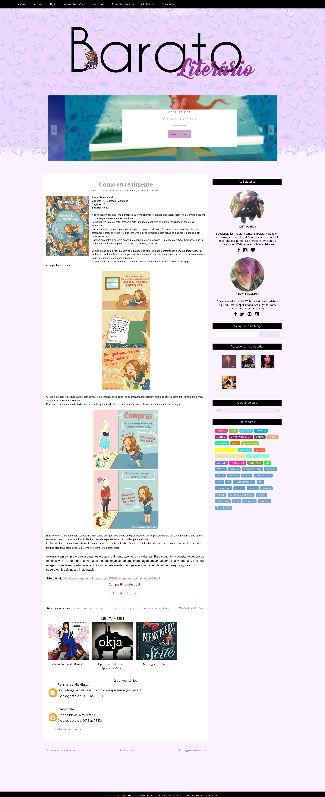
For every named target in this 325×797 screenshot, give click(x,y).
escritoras (223, 501)
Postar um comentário (69, 729)
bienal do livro (252, 469)
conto (260, 437)
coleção (270, 469)
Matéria (221, 437)
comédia (77, 608)
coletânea (255, 462)
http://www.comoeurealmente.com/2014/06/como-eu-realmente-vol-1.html (111, 578)
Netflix (259, 449)
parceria (233, 475)
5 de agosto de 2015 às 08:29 (80, 696)
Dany (62, 709)
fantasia (246, 430)
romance (261, 430)
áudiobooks (223, 507)
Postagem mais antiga (193, 750)
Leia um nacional (244, 481)
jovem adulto (263, 475)
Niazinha (163, 608)
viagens (252, 488)
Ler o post (162, 134)
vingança (249, 501)
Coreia (247, 475)
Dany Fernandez (171, 795)
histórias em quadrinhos (128, 608)
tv (228, 481)
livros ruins (223, 488)
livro (235, 443)
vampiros (245, 449)
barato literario (257, 456)
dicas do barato (226, 449)
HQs (52, 4)
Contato (168, 4)
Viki (260, 481)
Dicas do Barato (122, 4)
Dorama (234, 469)
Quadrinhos (250, 443)
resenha (52, 611)
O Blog (147, 4)
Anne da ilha (162, 111)
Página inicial (127, 750)
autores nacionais (240, 437)
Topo (315, 791)
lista (219, 481)
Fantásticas (237, 462)
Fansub (221, 494)
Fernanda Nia (92, 608)
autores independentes (230, 456)
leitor (220, 475)
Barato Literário (114, 795)
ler (268, 462)
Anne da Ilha (162, 118)
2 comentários (192, 607)
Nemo (153, 608)
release (239, 488)
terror (221, 469)
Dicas (233, 430)
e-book (261, 494)
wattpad (265, 501)
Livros (37, 4)
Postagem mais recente (60, 750)
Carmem (266, 488)
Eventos (97, 4)
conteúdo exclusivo (241, 494)
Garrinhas (107, 608)
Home (20, 4)
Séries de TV (72, 4)
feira (236, 501)
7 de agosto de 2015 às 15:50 (80, 720)
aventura (222, 443)
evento (273, 437)
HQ (146, 608)
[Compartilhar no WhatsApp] (135, 593)
